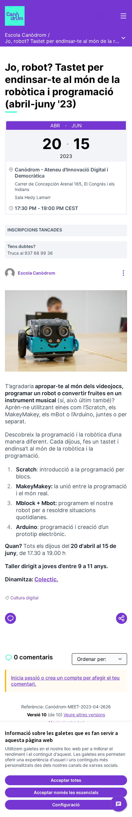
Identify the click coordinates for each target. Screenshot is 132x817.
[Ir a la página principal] (50, 16)
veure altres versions (84, 714)
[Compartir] (121, 618)
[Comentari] (10, 618)
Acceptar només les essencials (66, 792)
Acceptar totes (66, 780)
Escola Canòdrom (25, 35)
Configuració (66, 804)
